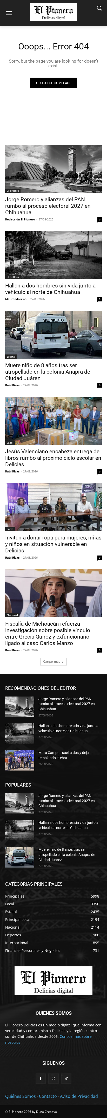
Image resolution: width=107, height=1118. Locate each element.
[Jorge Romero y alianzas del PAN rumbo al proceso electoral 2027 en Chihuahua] (53, 169)
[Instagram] (53, 1078)
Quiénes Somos (20, 1096)
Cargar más (51, 661)
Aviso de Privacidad (79, 1096)
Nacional (12, 615)
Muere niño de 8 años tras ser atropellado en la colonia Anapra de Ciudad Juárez (47, 371)
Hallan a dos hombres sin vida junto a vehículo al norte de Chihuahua (50, 289)
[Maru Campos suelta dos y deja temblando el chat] (19, 760)
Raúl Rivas (12, 385)
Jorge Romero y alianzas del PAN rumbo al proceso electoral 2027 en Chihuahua (48, 206)
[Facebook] (41, 1078)
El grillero (13, 190)
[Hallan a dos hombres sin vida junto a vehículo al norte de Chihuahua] (53, 255)
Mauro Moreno (15, 299)
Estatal (11, 356)
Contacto (48, 1096)
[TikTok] (66, 1078)
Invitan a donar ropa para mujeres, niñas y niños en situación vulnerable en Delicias (53, 544)
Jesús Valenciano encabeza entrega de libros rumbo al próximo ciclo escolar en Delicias (53, 458)
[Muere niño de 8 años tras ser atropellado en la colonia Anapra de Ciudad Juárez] (53, 335)
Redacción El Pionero (20, 219)
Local (10, 443)
